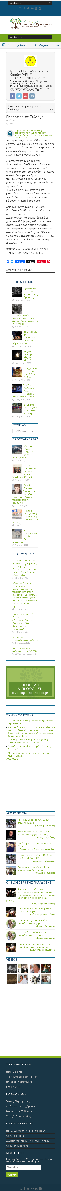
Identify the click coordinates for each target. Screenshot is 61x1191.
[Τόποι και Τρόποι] (30, 27)
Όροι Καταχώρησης (17, 1146)
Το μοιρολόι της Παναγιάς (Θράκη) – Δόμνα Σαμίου (24, 338)
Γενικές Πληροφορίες (18, 1101)
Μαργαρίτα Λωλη (45, 926)
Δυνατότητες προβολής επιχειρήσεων (27, 1141)
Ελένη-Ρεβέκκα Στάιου (42, 914)
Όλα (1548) (12, 759)
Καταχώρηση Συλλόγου (19, 1111)
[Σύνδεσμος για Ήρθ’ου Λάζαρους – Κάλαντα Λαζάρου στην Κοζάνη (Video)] (17, 393)
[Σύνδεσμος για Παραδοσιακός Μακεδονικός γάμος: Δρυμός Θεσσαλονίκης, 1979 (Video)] (17, 313)
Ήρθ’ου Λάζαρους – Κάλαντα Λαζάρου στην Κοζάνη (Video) (24, 391)
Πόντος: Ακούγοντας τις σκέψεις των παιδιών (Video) (25, 517)
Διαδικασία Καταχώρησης (21, 1106)
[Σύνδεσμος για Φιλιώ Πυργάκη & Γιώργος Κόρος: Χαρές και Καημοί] (17, 473)
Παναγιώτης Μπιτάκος (42, 904)
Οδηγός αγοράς (15, 1136)
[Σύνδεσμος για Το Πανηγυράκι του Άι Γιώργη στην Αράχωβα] (17, 538)
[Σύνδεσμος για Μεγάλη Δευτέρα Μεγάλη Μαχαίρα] (17, 359)
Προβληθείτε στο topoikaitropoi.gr (25, 1131)
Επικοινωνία (13, 1087)
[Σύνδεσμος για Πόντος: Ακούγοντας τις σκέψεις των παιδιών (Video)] (17, 518)
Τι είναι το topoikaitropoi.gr (21, 1077)
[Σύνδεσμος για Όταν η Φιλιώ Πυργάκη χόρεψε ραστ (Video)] (17, 454)
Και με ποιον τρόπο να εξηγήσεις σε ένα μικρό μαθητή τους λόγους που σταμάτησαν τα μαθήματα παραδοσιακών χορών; (30, 895)
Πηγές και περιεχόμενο (19, 1082)
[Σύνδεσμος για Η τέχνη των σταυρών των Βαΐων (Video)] (17, 376)
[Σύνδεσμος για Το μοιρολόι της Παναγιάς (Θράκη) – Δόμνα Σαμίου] (17, 339)
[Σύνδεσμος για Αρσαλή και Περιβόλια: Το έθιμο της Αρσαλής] (17, 296)
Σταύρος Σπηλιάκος (44, 837)
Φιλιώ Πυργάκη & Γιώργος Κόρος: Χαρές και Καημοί (24, 471)
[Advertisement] (30, 786)
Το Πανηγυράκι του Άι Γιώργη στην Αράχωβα (24, 536)
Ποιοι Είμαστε (14, 1072)
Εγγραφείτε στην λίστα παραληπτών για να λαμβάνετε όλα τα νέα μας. (29, 1160)
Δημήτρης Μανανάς (44, 826)
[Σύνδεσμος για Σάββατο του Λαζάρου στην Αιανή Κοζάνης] (17, 412)
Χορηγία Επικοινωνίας (18, 1116)
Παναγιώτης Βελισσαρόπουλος (37, 849)
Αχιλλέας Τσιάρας (45, 873)
